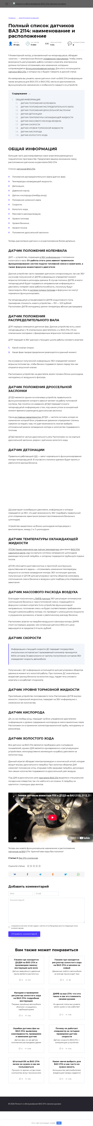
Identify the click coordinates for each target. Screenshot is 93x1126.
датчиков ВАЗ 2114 (25, 169)
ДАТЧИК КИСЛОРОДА (31, 132)
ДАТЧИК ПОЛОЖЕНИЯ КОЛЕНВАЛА (38, 103)
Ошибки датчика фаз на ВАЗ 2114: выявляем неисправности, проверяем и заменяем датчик (26, 1032)
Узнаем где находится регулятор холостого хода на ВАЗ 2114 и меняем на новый (66, 964)
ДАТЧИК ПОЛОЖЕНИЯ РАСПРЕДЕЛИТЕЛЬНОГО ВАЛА (47, 107)
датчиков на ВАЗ (17, 851)
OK (59, 1123)
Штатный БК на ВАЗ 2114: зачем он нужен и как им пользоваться (26, 1064)
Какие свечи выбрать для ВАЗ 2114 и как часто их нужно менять (67, 1064)
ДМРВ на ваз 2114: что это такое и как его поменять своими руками (67, 996)
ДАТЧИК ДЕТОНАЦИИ (31, 114)
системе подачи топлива (42, 290)
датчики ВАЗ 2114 (17, 72)
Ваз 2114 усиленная (28, 858)
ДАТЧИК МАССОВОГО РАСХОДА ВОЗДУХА (41, 121)
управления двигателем (55, 59)
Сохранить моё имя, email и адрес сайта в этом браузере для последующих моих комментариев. (44, 927)
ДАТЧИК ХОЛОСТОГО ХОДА (34, 135)
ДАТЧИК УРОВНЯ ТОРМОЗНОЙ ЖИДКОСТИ (42, 128)
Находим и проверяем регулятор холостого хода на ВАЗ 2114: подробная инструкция (26, 997)
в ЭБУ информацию (50, 257)
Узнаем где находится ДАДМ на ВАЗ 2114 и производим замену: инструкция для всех (26, 964)
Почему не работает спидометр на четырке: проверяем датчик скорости (67, 1032)
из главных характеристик (27, 417)
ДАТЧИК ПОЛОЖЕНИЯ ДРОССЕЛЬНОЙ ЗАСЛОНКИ (45, 110)
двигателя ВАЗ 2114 (48, 778)
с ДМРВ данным (41, 598)
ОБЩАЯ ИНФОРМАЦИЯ (28, 99)
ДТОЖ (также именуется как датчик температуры (33, 549)
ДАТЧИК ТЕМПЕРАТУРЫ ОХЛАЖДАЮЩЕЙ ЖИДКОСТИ (47, 117)
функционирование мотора (40, 68)
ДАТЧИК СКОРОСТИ (30, 125)
